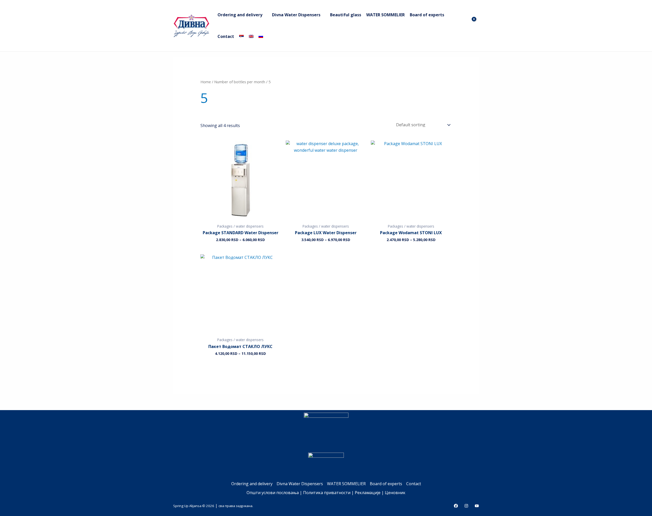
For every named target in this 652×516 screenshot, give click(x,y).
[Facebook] (456, 506)
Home (205, 81)
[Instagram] (466, 506)
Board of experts (427, 15)
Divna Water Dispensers (296, 15)
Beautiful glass (345, 15)
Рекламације (368, 492)
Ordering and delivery (240, 15)
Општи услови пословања (273, 492)
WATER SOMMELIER (385, 15)
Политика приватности (326, 492)
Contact (226, 36)
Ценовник (395, 492)
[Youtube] (477, 506)
